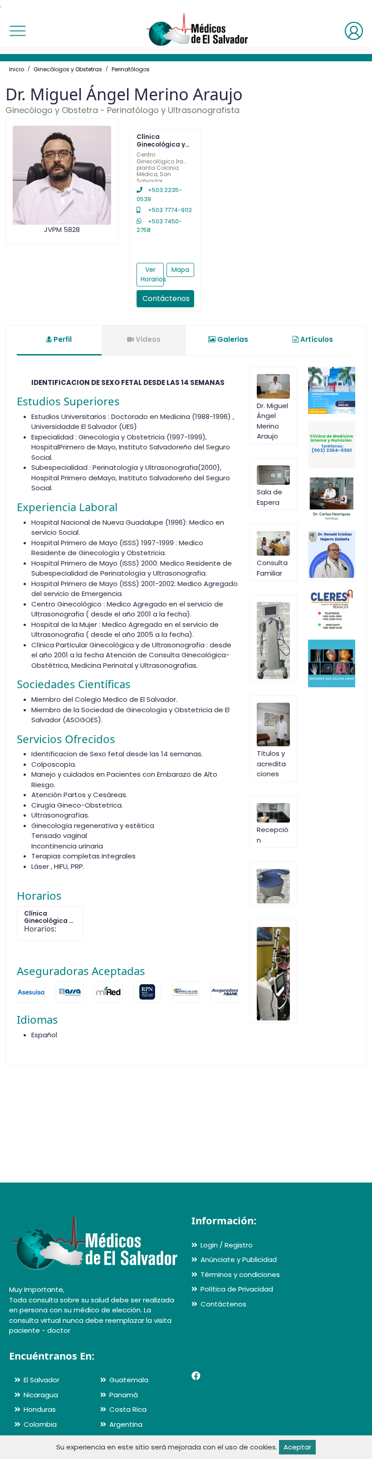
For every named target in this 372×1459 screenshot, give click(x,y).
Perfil (62, 339)
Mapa (180, 269)
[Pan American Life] (186, 992)
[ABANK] (225, 992)
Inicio (16, 69)
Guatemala (128, 1380)
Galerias (231, 339)
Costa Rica (128, 1409)
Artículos (316, 339)
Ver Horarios (152, 274)
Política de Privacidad (237, 1289)
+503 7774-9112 (169, 210)
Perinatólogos (131, 69)
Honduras (40, 1409)
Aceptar (297, 1447)
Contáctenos (166, 298)
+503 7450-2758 (159, 226)
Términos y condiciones (240, 1274)
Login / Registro (227, 1245)
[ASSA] (69, 992)
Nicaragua (41, 1395)
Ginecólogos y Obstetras (68, 69)
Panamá (123, 1395)
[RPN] (147, 992)
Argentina (125, 1424)
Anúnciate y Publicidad (239, 1259)
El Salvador (41, 1380)
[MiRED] (108, 992)
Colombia (40, 1424)
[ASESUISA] (30, 992)
